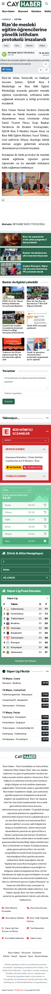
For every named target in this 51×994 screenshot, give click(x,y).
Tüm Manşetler (37, 928)
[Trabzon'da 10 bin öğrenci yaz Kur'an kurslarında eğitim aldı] (13, 344)
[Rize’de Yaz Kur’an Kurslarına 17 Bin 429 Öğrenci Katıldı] (38, 293)
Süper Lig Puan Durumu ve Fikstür (10, 929)
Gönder (8, 401)
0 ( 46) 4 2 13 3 (34, 467)
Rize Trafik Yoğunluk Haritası (37, 919)
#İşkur (6, 46)
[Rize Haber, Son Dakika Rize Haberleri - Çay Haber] (24, 4)
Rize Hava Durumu (39, 908)
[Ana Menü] (3, 4)
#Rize (17, 46)
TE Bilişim (18, 990)
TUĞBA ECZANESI (16, 476)
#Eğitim (42, 46)
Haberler (6, 19)
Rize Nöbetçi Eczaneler (9, 909)
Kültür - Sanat (10, 956)
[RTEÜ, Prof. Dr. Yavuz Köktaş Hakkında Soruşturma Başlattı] (13, 293)
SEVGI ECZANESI (15, 449)
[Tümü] (47, 418)
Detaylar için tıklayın (25, 661)
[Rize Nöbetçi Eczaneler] (47, 431)
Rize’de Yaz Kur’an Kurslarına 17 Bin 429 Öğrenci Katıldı (37, 303)
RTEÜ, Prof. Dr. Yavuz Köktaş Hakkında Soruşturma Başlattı (12, 303)
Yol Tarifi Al (15, 467)
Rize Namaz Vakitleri (15, 918)
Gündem (36, 11)
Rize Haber (8, 11)
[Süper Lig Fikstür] (47, 671)
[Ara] (46, 4)
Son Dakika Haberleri (14, 938)
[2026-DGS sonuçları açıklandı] (38, 317)
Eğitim (17, 19)
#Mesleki (29, 46)
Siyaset (23, 956)
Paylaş (8, 69)
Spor (30, 956)
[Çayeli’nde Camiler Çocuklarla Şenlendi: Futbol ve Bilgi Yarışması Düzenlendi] (13, 317)
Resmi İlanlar (41, 956)
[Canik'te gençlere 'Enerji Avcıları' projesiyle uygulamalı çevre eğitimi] (38, 344)
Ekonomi (23, 11)
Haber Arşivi (36, 938)
